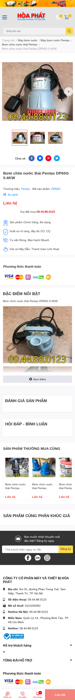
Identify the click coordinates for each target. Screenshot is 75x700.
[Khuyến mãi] (37, 3)
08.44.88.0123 (29, 628)
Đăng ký (66, 548)
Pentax (26, 188)
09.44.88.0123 (46, 211)
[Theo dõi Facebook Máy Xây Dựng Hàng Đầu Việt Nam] (28, 557)
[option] (37, 91)
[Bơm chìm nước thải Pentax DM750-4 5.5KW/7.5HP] (44, 467)
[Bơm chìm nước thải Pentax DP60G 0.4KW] (37, 91)
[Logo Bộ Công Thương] (13, 635)
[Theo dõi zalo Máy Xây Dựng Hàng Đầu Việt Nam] (37, 557)
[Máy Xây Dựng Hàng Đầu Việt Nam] (31, 17)
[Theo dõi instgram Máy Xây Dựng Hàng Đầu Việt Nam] (47, 557)
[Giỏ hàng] (66, 17)
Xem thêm (39, 379)
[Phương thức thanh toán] (27, 276)
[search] (69, 31)
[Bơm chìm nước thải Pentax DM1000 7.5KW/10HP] (17, 467)
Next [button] (68, 91)
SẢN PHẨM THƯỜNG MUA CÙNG (31, 448)
